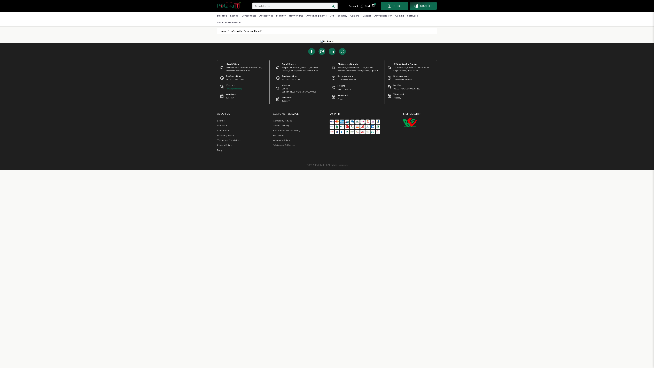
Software (412, 15)
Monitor (281, 15)
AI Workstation (383, 15)
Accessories (266, 15)
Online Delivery (281, 125)
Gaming (399, 15)
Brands (221, 120)
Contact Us (223, 130)
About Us (222, 125)
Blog (219, 150)
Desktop (222, 15)
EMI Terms (279, 135)
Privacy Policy (224, 145)
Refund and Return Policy (286, 130)
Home (223, 31)
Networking (296, 15)
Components (249, 15)
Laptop (234, 15)
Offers (397, 5)
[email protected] (234, 88)
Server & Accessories (229, 22)
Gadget (366, 15)
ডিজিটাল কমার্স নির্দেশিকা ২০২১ (285, 145)
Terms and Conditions (229, 140)
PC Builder (425, 5)
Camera (354, 15)
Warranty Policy (225, 135)
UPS (332, 15)
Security (342, 15)
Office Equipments (316, 15)
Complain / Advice (282, 120)
